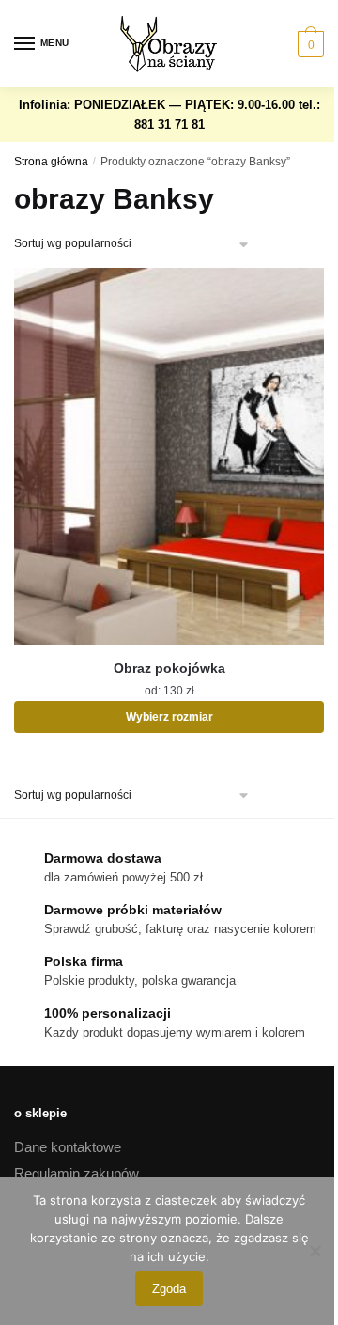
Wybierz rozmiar (169, 717)
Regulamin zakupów (76, 1173)
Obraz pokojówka (169, 668)
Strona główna (51, 161)
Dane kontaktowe (67, 1147)
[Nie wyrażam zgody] (314, 1250)
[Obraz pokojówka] (169, 456)
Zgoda (169, 1289)
